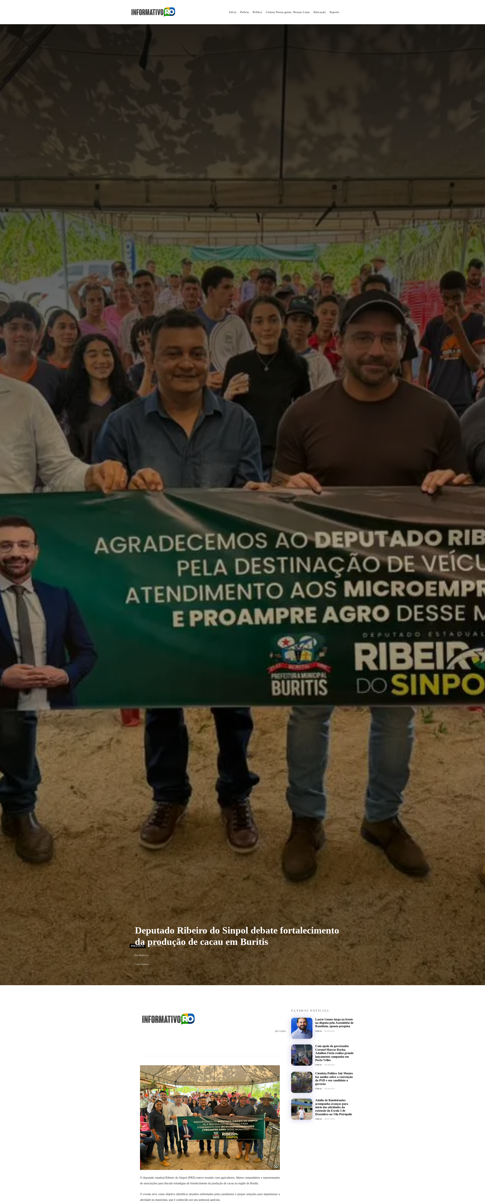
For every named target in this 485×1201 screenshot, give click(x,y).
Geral (318, 1031)
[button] (351, 12)
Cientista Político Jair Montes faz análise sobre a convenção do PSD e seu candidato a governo (334, 1078)
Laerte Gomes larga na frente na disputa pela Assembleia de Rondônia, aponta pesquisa (334, 1023)
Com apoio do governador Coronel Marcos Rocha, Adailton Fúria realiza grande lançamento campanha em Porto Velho (334, 1053)
